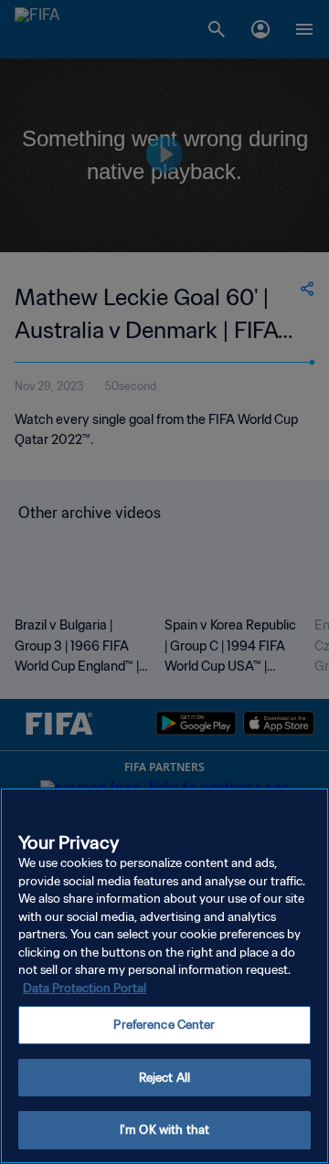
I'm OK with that (164, 1130)
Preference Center (164, 1024)
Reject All (164, 1077)
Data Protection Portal (84, 988)
